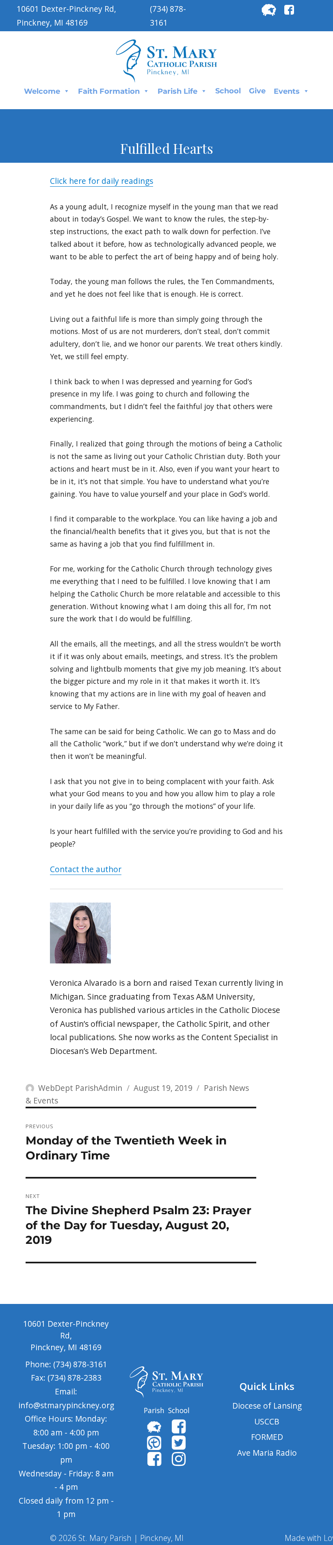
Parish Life (177, 91)
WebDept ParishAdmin (80, 1087)
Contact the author (85, 869)
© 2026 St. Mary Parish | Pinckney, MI (117, 1537)
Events (287, 91)
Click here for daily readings (101, 180)
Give (257, 90)
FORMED (267, 1436)
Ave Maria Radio (267, 1452)
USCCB (266, 1421)
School (228, 90)
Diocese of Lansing (267, 1405)
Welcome (42, 91)
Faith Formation (109, 91)
